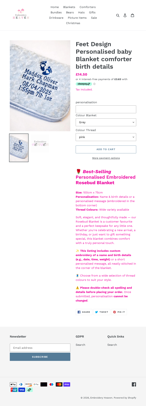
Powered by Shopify (125, 397)
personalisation (86, 102)
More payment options (106, 158)
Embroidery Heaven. (101, 397)
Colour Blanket (86, 115)
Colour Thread (86, 130)
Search (80, 344)
